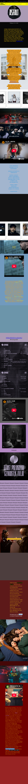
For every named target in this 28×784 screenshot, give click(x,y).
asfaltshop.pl (19, 41)
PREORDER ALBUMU (14, 338)
